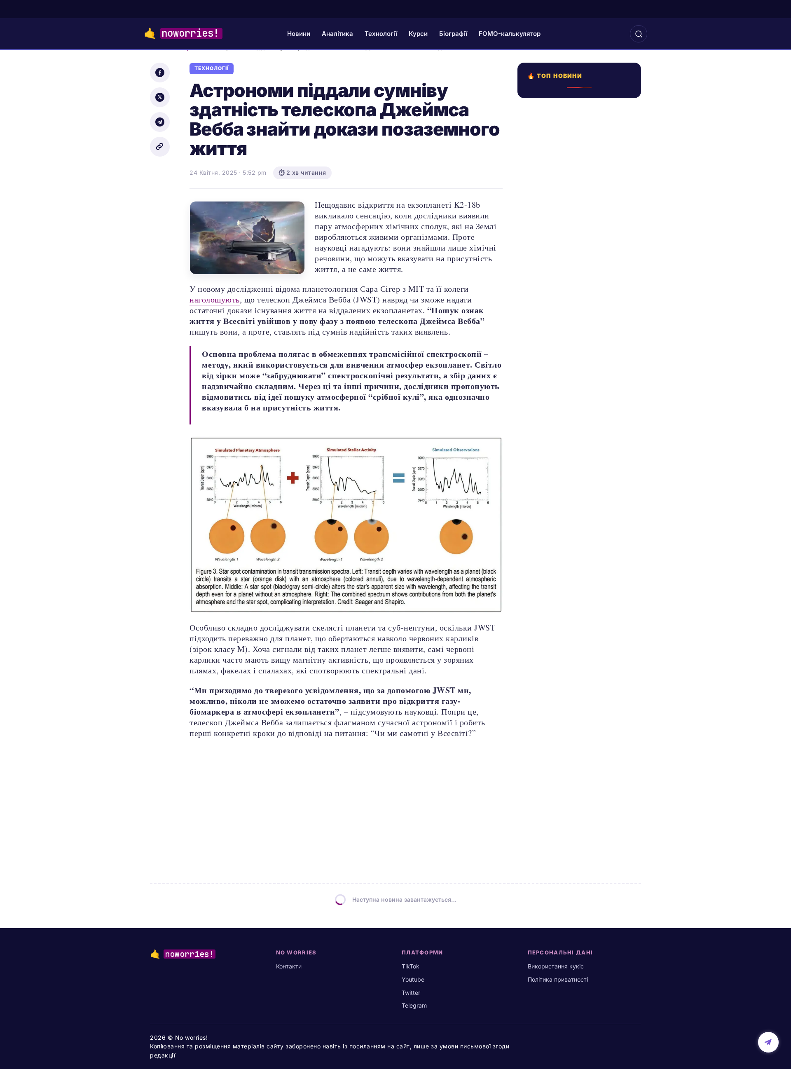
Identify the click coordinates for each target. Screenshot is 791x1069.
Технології (381, 34)
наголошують (215, 299)
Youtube (413, 979)
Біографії (453, 34)
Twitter (411, 992)
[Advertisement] (582, 418)
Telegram (414, 1005)
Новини (298, 34)
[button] (638, 33)
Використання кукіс (556, 966)
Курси (418, 34)
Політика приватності (558, 979)
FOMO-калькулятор (510, 34)
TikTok (410, 966)
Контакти (289, 966)
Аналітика (337, 34)
